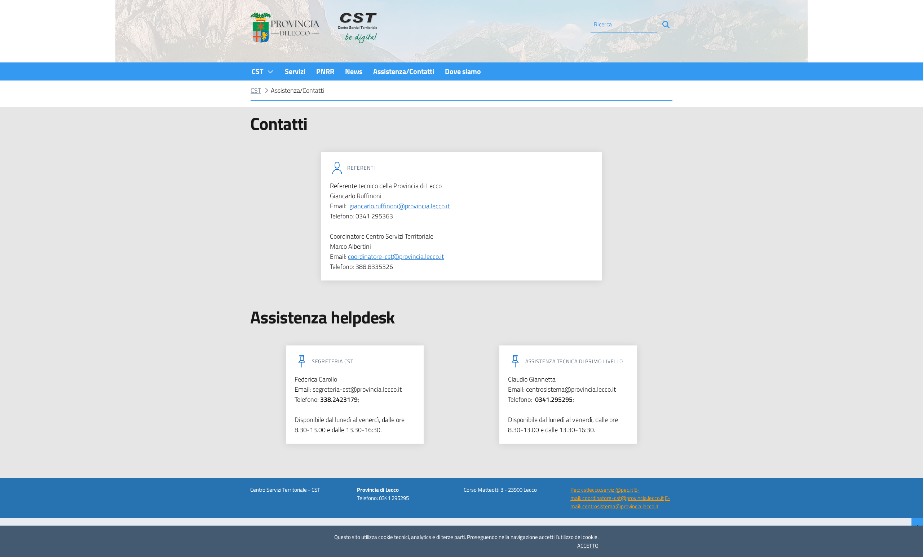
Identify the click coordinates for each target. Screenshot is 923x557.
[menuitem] (262, 71)
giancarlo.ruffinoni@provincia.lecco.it (399, 206)
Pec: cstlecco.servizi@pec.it (601, 490)
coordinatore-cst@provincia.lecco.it (396, 256)
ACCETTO (588, 545)
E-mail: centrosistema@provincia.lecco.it (620, 502)
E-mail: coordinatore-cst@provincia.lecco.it (617, 494)
